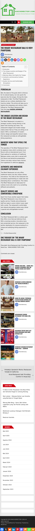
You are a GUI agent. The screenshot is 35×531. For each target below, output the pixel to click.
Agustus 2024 (7, 440)
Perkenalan (6, 69)
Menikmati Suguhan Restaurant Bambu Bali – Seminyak (24, 347)
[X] (5, 59)
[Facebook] (2, 59)
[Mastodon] (18, 59)
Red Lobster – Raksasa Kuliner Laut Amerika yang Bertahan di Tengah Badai (16, 397)
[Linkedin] (11, 59)
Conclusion (6, 85)
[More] (2, 63)
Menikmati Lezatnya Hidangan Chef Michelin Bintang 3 (23, 282)
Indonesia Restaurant (8, 44)
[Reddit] (8, 59)
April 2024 (6, 458)
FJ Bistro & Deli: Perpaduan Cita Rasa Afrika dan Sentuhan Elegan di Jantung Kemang (16, 390)
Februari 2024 (7, 467)
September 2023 (8, 489)
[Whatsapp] (24, 59)
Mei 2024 (6, 453)
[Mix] (21, 59)
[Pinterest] (15, 59)
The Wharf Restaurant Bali (10, 233)
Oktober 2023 (7, 485)
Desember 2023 (8, 476)
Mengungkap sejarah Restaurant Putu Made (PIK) (23, 315)
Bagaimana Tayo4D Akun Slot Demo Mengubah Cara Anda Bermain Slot (23, 332)
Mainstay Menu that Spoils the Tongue (14, 75)
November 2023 (8, 480)
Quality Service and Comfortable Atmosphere (12, 82)
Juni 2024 (6, 449)
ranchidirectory (8, 54)
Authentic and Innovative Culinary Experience (13, 78)
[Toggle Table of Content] (25, 67)
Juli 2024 (6, 444)
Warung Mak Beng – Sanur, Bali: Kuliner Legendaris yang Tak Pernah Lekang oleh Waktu (24, 267)
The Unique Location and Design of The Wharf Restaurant (14, 72)
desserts (21, 162)
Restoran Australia (8, 417)
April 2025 (6, 435)
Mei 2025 (6, 431)
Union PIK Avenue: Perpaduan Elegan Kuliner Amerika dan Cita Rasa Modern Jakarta (23, 299)
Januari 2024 (7, 471)
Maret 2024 (6, 462)
